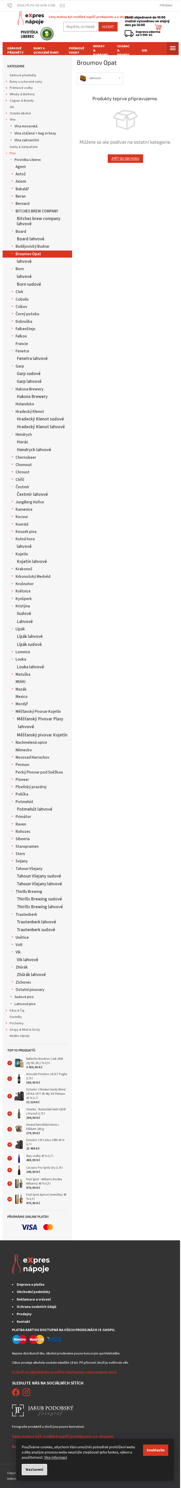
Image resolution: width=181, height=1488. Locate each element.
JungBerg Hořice (30, 502)
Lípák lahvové (30, 636)
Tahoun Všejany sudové (39, 876)
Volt (19, 945)
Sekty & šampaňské (24, 147)
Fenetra (22, 351)
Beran (21, 196)
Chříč (20, 480)
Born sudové (29, 284)
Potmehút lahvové (34, 809)
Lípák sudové (29, 644)
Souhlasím (156, 1450)
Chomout (24, 465)
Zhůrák (22, 967)
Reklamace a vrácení (34, 1299)
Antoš (21, 174)
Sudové (24, 613)
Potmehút (24, 802)
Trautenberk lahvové (36, 922)
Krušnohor (25, 584)
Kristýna (23, 606)
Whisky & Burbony (22, 94)
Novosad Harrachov (32, 757)
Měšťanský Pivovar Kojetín (38, 711)
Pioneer (22, 780)
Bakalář (22, 189)
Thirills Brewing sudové (39, 899)
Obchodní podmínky (33, 1291)
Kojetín (22, 554)
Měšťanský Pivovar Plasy (40, 719)
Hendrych (24, 434)
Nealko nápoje (20, 1036)
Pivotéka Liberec (27, 159)
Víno (13, 119)
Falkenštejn (25, 329)
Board (21, 231)
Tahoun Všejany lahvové (39, 884)
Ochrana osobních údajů (36, 1306)
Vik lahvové (27, 960)
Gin (12, 107)
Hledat (108, 27)
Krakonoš (24, 569)
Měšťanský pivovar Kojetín (42, 735)
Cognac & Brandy (22, 100)
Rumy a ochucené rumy (26, 81)
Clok (19, 292)
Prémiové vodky (21, 88)
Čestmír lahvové (32, 494)
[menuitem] (16, 50)
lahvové (24, 261)
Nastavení (34, 1469)
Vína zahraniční (26, 140)
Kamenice (24, 509)
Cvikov (21, 307)
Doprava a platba (30, 1284)
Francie (22, 344)
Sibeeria (23, 839)
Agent (21, 167)
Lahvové (25, 622)
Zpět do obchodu (125, 158)
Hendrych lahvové (34, 450)
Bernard (22, 204)
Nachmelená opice (31, 742)
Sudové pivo (24, 996)
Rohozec (23, 832)
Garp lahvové (29, 381)
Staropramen (27, 846)
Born (20, 269)
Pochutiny (17, 1023)
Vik (18, 952)
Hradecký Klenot (30, 412)
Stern (20, 854)
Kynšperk (24, 599)
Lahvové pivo (25, 1004)
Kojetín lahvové (32, 561)
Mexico (22, 697)
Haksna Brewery (29, 389)
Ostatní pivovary (30, 990)
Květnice (23, 591)
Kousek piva (26, 532)
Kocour (22, 517)
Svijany (22, 861)
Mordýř (22, 704)
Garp (20, 366)
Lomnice (23, 652)
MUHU (20, 682)
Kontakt (23, 1321)
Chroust (22, 472)
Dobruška (24, 321)
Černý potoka (27, 314)
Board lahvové (30, 239)
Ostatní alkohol (20, 113)
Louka (21, 659)
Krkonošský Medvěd (33, 577)
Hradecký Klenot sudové (40, 419)
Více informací (55, 1457)
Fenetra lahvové (32, 358)
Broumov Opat (28, 254)
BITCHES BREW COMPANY (37, 211)
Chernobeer (26, 457)
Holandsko (25, 404)
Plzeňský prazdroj (31, 787)
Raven (21, 824)
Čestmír (22, 487)
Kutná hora (25, 539)
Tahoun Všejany (29, 869)
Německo (24, 750)
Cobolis (22, 299)
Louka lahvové (30, 667)
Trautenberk (26, 914)
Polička (22, 794)
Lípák (20, 629)
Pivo (13, 153)
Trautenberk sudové (36, 930)
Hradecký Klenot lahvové (41, 427)
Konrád (22, 524)
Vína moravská (25, 126)
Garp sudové (29, 374)
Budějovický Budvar (32, 246)
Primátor (23, 817)
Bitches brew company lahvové (38, 221)
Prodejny (24, 1314)
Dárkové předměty (23, 75)
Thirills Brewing (29, 892)
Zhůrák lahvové (31, 975)
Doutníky (16, 1017)
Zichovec (23, 982)
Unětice (22, 937)
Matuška (23, 674)
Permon (22, 765)
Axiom (21, 181)
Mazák (21, 689)
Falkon (21, 336)
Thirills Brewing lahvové (40, 907)
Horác (22, 442)
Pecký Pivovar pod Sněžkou (39, 772)
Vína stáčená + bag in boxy (35, 133)
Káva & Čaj (17, 1010)
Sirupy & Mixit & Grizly (25, 1029)
